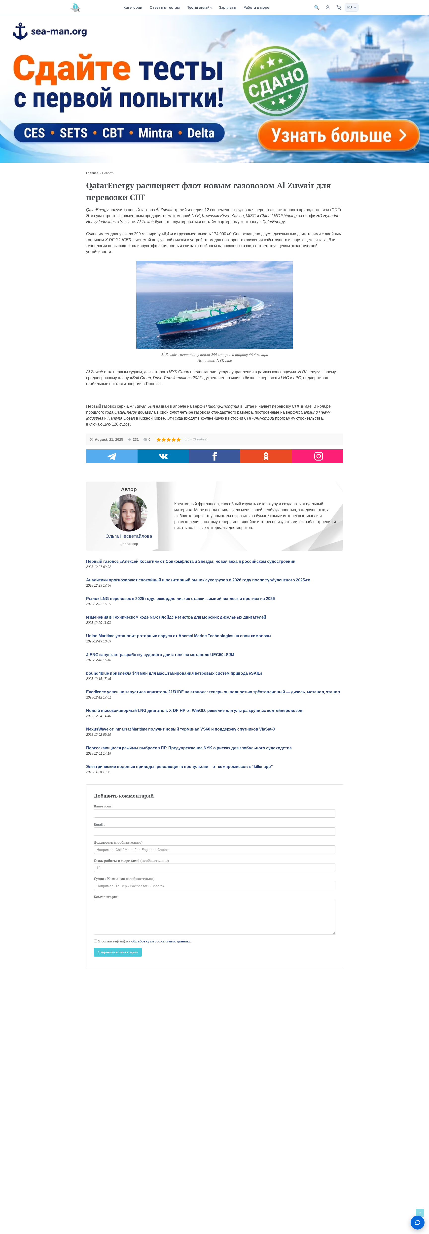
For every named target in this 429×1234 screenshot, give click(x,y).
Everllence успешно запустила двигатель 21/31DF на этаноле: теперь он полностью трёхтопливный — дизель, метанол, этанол (213, 692)
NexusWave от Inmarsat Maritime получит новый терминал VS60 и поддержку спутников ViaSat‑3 (180, 729)
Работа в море (256, 7)
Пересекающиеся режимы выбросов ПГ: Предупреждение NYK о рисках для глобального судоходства (189, 748)
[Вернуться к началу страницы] (420, 1213)
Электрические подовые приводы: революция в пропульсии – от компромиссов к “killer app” (179, 767)
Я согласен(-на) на (144, 941)
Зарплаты (227, 7)
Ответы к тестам (165, 7)
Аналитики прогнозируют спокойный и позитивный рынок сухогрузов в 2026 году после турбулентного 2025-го (198, 580)
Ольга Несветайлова (129, 536)
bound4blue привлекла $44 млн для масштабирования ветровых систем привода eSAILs (174, 673)
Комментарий (106, 896)
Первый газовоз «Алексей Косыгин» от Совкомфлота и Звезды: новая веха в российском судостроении (190, 561)
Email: (99, 824)
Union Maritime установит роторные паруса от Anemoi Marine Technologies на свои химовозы (178, 636)
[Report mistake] (418, 1223)
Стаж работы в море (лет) (131, 860)
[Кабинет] (328, 7)
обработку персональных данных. (161, 941)
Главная (92, 173)
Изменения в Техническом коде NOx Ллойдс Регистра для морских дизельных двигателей (176, 617)
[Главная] (75, 7)
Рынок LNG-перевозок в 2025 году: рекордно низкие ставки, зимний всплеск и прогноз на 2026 (180, 599)
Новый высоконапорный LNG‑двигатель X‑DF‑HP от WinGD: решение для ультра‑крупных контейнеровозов (194, 710)
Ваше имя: (103, 806)
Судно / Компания (124, 878)
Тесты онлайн (199, 7)
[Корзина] (339, 7)
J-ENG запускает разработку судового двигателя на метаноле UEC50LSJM (160, 655)
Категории (132, 7)
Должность (118, 842)
